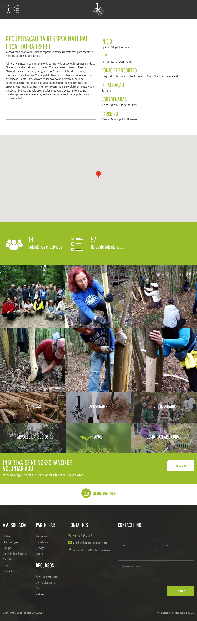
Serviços (41, 548)
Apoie (39, 553)
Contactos (9, 571)
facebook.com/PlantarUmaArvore (92, 550)
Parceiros (8, 559)
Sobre (6, 536)
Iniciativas (42, 542)
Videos (40, 594)
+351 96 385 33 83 (83, 535)
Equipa (7, 548)
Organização (10, 542)
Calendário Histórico (15, 553)
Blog (5, 565)
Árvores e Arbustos (47, 576)
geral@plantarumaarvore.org (90, 542)
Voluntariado (43, 536)
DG (192, 612)
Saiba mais (180, 466)
